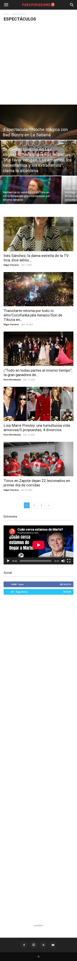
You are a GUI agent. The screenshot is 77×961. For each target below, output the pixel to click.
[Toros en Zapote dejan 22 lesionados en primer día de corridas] (38, 459)
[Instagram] (33, 945)
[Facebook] (24, 945)
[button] (72, 5)
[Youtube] (53, 945)
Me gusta (65, 584)
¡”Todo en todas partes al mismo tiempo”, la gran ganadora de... (38, 372)
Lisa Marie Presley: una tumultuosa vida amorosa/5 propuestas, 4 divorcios (37, 427)
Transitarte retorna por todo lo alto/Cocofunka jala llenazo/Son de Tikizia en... (33, 315)
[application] (38, 544)
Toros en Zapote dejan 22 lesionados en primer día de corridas (37, 483)
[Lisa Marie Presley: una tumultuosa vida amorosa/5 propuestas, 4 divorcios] (38, 404)
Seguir (67, 591)
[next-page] (49, 505)
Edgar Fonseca (11, 265)
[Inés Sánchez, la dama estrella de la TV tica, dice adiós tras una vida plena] (38, 234)
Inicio (6, 14)
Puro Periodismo (12, 379)
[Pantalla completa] (69, 561)
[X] (43, 945)
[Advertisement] (38, 64)
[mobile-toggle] (6, 5)
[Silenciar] (63, 561)
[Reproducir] (8, 561)
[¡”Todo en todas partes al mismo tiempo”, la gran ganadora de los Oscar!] (38, 349)
